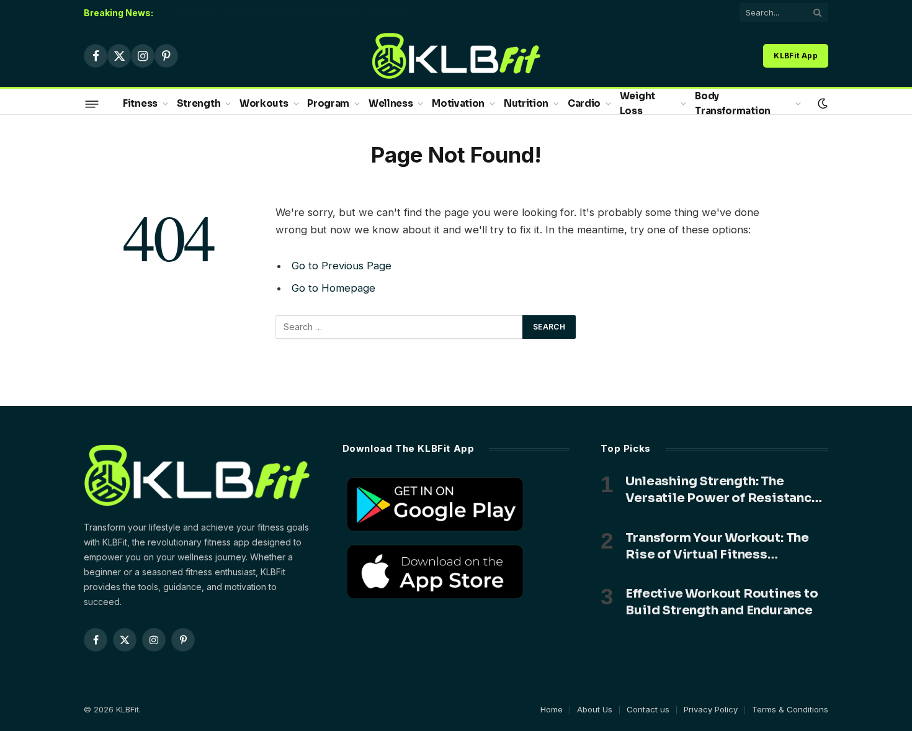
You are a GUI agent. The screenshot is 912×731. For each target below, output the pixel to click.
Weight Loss (637, 103)
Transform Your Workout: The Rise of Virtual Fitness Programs (717, 546)
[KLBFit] (456, 55)
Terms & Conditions (790, 709)
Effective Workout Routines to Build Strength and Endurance (721, 602)
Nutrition (526, 103)
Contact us (648, 709)
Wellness (391, 103)
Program (328, 103)
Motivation (458, 103)
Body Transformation (733, 103)
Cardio (584, 103)
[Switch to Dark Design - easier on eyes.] (821, 103)
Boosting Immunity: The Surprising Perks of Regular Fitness (295, 12)
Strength (199, 103)
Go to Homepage (333, 288)
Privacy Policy (711, 709)
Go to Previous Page (341, 265)
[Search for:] (399, 327)
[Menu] (92, 103)
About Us (594, 709)
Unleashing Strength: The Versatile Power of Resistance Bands (722, 489)
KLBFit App (796, 55)
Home (551, 709)
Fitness (140, 103)
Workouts (263, 103)
